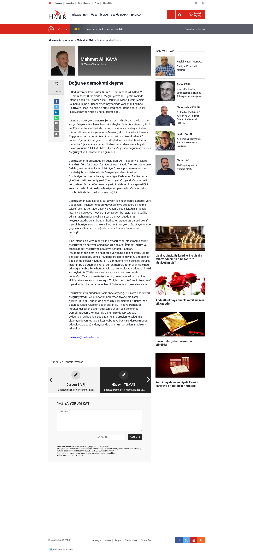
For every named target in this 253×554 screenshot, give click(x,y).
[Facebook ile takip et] (179, 540)
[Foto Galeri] (203, 2)
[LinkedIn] (56, 112)
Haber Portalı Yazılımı (63, 549)
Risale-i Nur (80, 14)
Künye (108, 540)
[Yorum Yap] (56, 134)
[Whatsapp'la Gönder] (56, 118)
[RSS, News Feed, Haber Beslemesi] (201, 540)
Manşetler (70, 3)
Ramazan (137, 14)
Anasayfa (96, 540)
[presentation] (59, 29)
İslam (104, 14)
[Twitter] (56, 107)
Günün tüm (195, 29)
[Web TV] (196, 2)
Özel (94, 14)
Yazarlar (58, 3)
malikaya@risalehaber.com (85, 337)
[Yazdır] (56, 128)
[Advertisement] (34, 86)
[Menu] (171, 15)
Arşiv (97, 3)
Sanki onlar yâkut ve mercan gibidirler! (105, 29)
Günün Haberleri (84, 3)
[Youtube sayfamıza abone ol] (193, 540)
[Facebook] (56, 101)
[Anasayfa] (50, 3)
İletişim (118, 540)
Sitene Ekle (107, 3)
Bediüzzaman (119, 14)
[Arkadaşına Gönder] (56, 123)
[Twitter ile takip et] (186, 540)
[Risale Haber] (57, 14)
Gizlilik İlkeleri (131, 540)
